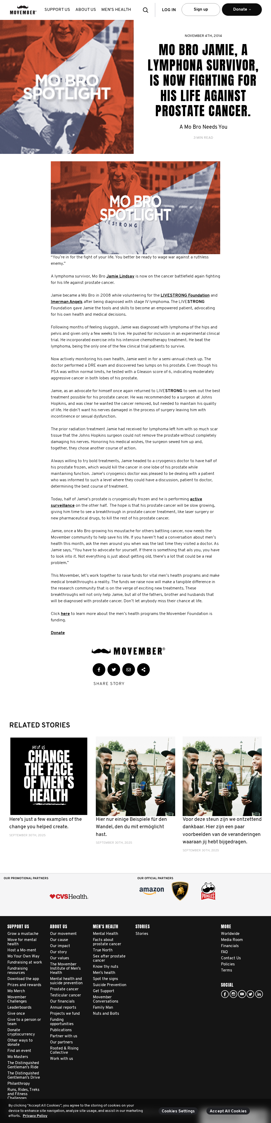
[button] (147, 10)
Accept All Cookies (228, 1111)
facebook (225, 994)
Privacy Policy (35, 1116)
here (65, 614)
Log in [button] (169, 10)
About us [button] (85, 10)
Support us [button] (57, 10)
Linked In (259, 994)
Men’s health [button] (116, 10)
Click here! (233, 994)
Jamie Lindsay (120, 276)
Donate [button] (236, 11)
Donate (58, 633)
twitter (250, 994)
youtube (242, 994)
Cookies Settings (178, 1111)
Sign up (201, 9)
